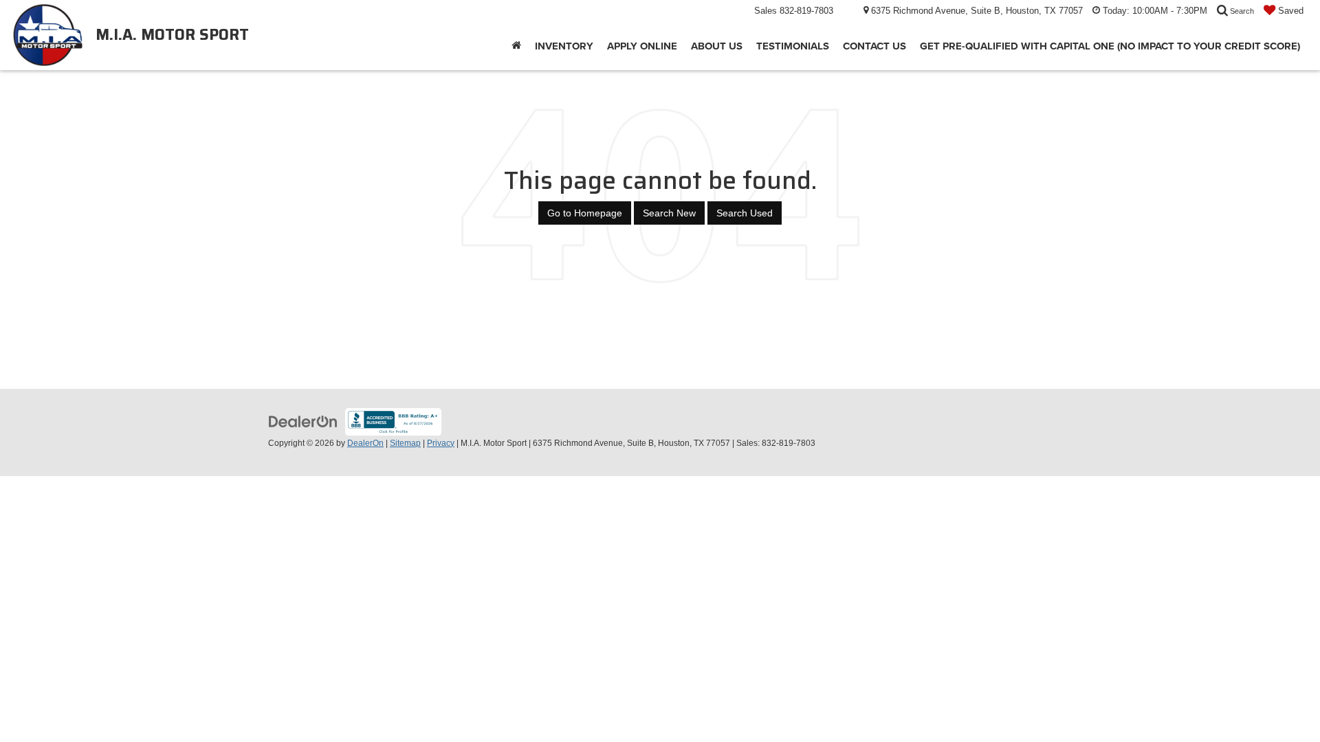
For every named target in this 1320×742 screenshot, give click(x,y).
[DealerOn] (303, 420)
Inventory (564, 46)
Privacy (440, 443)
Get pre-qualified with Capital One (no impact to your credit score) (1110, 46)
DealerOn (365, 443)
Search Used (744, 212)
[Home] (516, 46)
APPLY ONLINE (642, 46)
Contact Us (874, 46)
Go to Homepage (584, 212)
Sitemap (405, 443)
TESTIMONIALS (792, 46)
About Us (716, 46)
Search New (669, 212)
